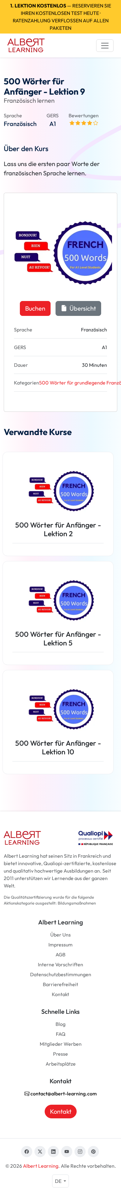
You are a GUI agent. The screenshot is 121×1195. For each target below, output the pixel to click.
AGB (60, 954)
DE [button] (58, 1181)
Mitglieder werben (61, 1044)
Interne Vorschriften (60, 964)
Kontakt (60, 994)
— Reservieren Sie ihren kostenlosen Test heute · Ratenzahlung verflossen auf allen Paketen (60, 16)
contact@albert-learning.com (63, 1093)
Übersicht (82, 308)
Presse (60, 1054)
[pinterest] (93, 1151)
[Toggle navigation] (105, 45)
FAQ (60, 1034)
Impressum (60, 944)
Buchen (35, 308)
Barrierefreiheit (60, 984)
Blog (60, 1024)
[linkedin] (53, 1151)
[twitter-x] (40, 1151)
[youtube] (66, 1151)
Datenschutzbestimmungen (60, 974)
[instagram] (80, 1151)
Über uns (60, 935)
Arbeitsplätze (61, 1064)
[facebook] (26, 1151)
